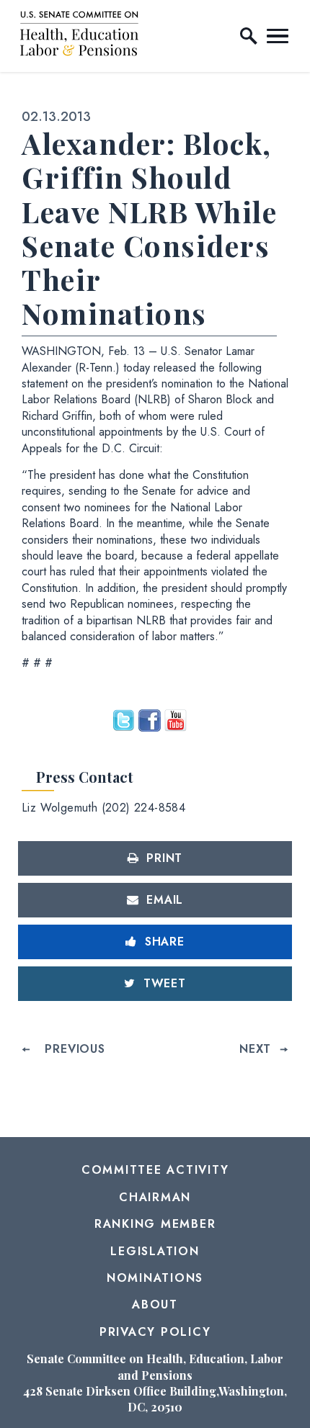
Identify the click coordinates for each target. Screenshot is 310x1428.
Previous (75, 1049)
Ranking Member (155, 1224)
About (155, 1304)
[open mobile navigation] (277, 36)
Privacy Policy (155, 1332)
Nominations (155, 1278)
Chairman (155, 1197)
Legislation (154, 1251)
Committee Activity (155, 1170)
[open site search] (249, 36)
